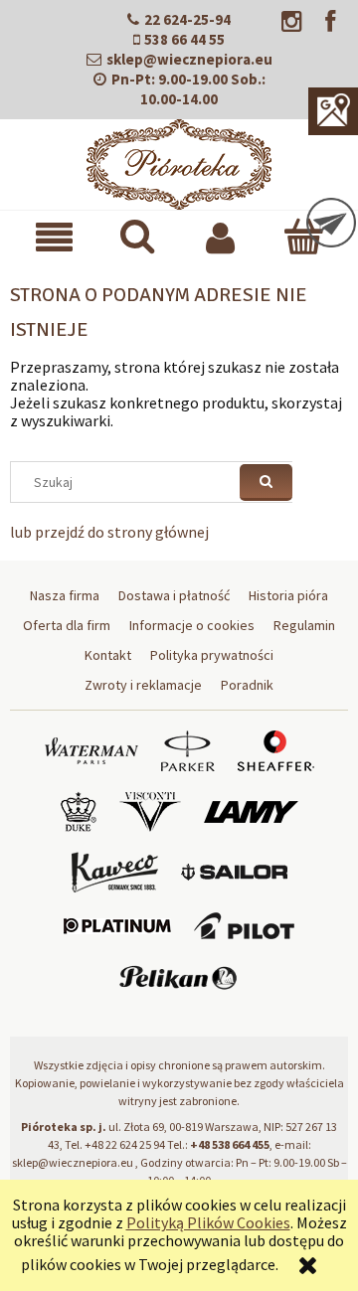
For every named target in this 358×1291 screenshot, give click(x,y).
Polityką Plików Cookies (208, 1222)
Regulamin (304, 625)
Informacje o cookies (192, 625)
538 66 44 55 (184, 39)
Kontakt (108, 655)
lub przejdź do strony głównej (109, 532)
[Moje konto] (220, 237)
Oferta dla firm (66, 625)
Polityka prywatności (211, 655)
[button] (54, 237)
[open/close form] (331, 222)
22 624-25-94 (187, 19)
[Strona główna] (179, 161)
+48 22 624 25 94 (125, 1144)
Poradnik (247, 685)
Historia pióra (288, 595)
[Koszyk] (303, 235)
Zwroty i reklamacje (143, 685)
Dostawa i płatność (174, 595)
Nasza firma (64, 595)
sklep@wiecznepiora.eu (189, 59)
